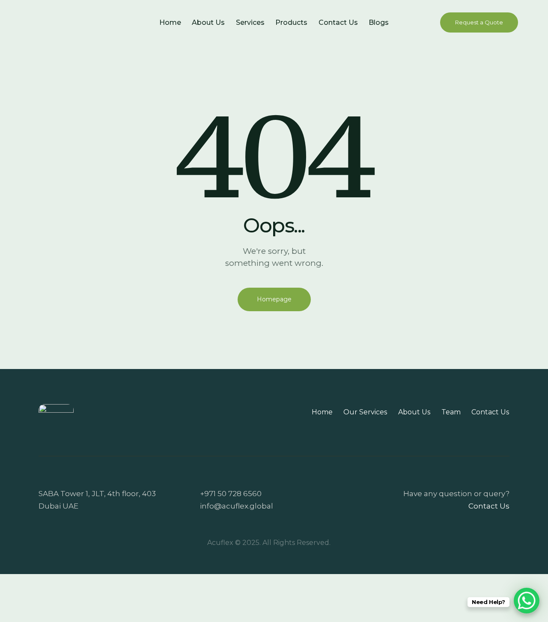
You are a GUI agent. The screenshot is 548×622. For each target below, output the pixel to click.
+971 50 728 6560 (231, 493)
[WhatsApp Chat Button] (526, 600)
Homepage (274, 299)
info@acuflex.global (236, 506)
